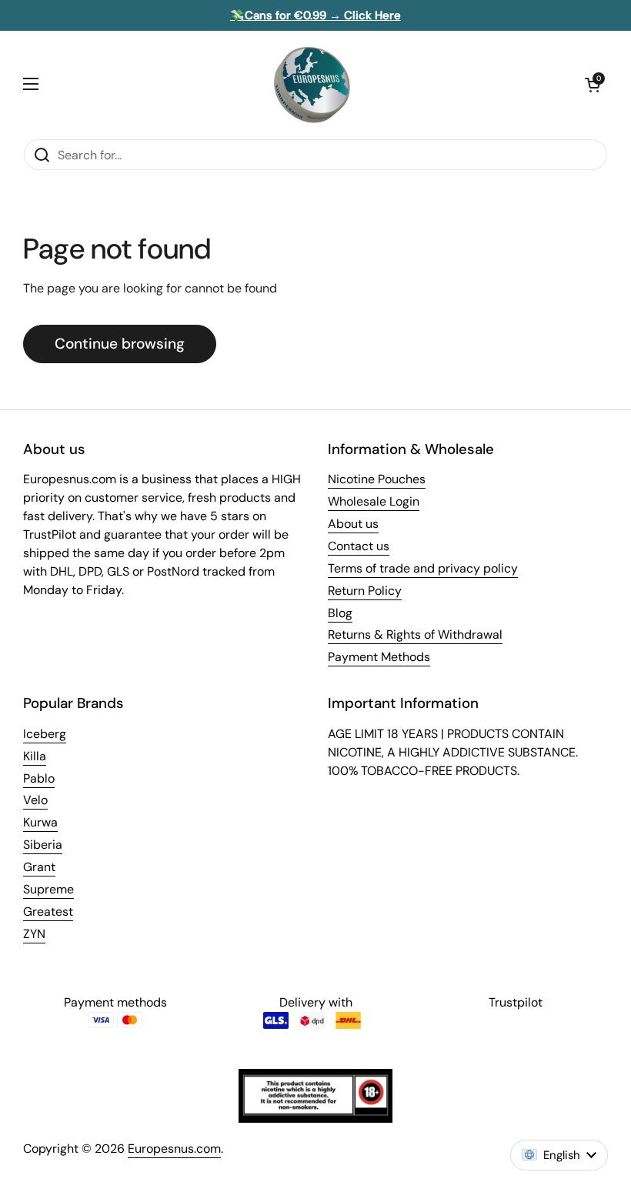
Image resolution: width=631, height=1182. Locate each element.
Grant (39, 867)
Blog (340, 613)
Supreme (48, 889)
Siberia (42, 844)
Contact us (358, 546)
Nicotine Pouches (377, 479)
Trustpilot (516, 1002)
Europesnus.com (174, 1148)
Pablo (39, 778)
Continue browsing (120, 343)
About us (353, 524)
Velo (35, 800)
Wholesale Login (373, 501)
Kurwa (40, 822)
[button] (592, 84)
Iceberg (44, 734)
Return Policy (365, 591)
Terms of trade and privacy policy (423, 568)
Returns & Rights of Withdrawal (415, 634)
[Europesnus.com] (311, 84)
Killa (34, 756)
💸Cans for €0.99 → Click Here (315, 15)
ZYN (34, 934)
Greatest (48, 911)
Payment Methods (379, 657)
